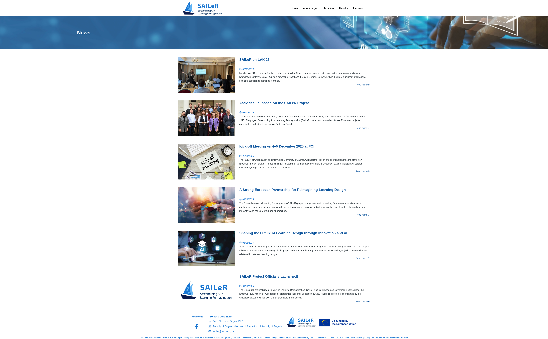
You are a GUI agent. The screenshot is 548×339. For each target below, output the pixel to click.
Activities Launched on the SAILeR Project (274, 103)
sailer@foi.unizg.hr (223, 331)
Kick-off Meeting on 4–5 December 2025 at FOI (276, 146)
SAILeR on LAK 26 (254, 59)
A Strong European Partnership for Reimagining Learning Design (292, 190)
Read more (361, 84)
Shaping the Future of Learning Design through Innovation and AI (293, 233)
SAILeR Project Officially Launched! (268, 276)
